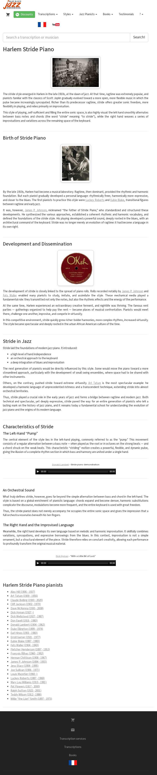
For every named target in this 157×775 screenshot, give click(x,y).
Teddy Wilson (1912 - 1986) (26, 695)
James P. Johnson (36, 210)
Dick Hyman (62, 556)
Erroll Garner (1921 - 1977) (25, 637)
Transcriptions (47, 14)
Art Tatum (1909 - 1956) (24, 596)
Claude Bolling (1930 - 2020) (27, 600)
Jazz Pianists (87, 14)
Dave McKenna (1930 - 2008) (27, 608)
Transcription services (73, 739)
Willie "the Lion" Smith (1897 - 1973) (31, 699)
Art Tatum (94, 383)
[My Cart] (7, 14)
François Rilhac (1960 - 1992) (27, 654)
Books (107, 14)
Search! (139, 37)
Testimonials (126, 14)
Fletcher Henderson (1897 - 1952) (30, 650)
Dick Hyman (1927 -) (22, 612)
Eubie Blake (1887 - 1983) (25, 641)
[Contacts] (73, 730)
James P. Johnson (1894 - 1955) (29, 662)
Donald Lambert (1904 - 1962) (28, 625)
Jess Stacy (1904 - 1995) (24, 666)
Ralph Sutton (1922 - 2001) (26, 691)
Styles (67, 14)
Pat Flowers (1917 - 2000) (25, 687)
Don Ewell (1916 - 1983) (24, 621)
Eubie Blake (117, 200)
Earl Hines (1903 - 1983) (24, 633)
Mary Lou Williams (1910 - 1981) (29, 682)
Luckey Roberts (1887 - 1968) (28, 678)
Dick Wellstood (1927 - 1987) (27, 617)
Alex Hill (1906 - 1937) (23, 592)
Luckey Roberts (94, 200)
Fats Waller (10, 296)
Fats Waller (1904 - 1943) (25, 645)
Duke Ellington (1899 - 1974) (27, 629)
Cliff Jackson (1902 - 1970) (26, 604)
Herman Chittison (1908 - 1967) (29, 658)
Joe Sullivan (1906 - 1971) (25, 670)
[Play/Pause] (37, 471)
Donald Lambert (60, 464)
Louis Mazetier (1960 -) (24, 674)
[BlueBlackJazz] (12, 5)
